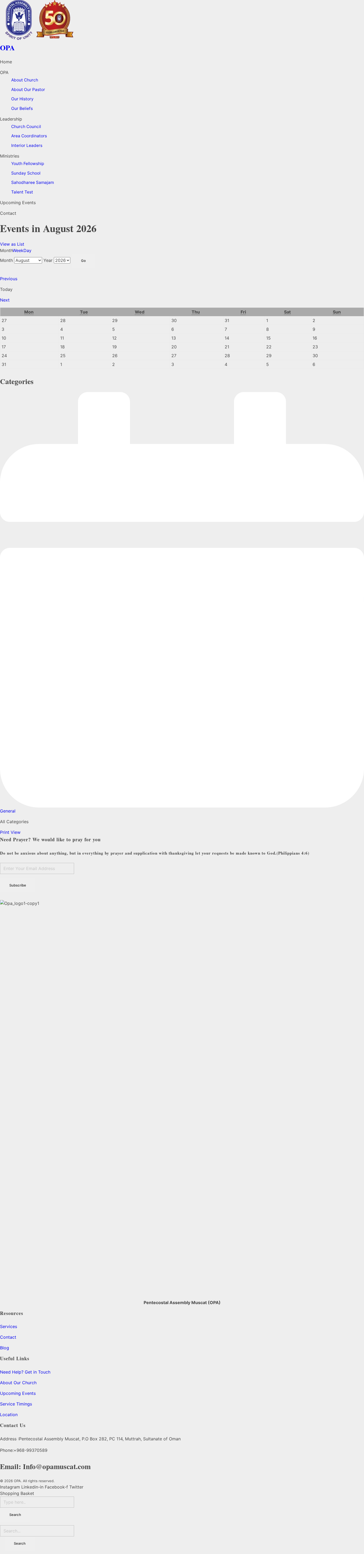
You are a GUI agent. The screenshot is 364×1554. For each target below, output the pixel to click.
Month (6, 260)
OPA (7, 47)
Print (10, 832)
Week (18, 250)
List (12, 244)
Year (47, 260)
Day (27, 250)
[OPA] (182, 20)
